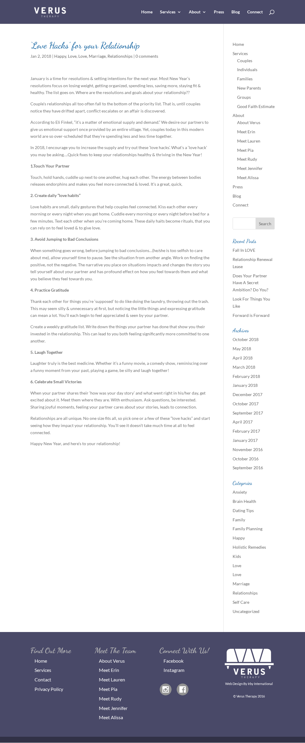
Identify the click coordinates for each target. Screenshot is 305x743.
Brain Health (244, 501)
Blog (235, 12)
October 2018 (246, 339)
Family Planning (247, 528)
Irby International (260, 684)
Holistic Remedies (249, 547)
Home (146, 12)
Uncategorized (246, 611)
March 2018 (244, 367)
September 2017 (248, 412)
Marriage (97, 56)
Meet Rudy (247, 159)
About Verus (248, 122)
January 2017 (245, 440)
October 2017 (246, 403)
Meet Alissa (248, 177)
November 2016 (248, 449)
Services (167, 12)
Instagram (174, 670)
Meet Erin (246, 131)
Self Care (241, 602)
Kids (237, 556)
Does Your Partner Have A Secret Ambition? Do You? (250, 282)
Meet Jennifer (250, 168)
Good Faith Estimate (256, 106)
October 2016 (246, 458)
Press (219, 12)
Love (72, 56)
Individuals (247, 69)
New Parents (249, 87)
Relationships (120, 56)
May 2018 (242, 348)
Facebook (173, 661)
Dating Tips (243, 510)
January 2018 (245, 385)
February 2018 (246, 376)
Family (239, 519)
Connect (255, 12)
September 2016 (248, 467)
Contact (43, 679)
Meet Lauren (248, 140)
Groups (244, 97)
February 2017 (246, 431)
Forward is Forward (251, 315)
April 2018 (243, 357)
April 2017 (243, 421)
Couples (244, 60)
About (194, 12)
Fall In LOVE (244, 250)
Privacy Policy (49, 689)
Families (245, 78)
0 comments (147, 56)
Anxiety (240, 492)
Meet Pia (245, 150)
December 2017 (247, 394)
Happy (60, 56)
